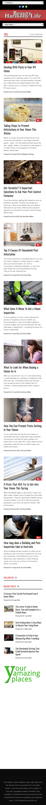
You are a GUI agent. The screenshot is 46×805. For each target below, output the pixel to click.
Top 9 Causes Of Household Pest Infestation (21, 252)
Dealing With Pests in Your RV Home (20, 69)
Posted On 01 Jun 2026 (23, 616)
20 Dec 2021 (15, 450)
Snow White (27, 92)
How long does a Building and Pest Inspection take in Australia (22, 544)
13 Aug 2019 (15, 567)
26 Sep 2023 (15, 154)
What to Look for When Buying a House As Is (21, 369)
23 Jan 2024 (15, 92)
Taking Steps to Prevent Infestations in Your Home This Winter (20, 129)
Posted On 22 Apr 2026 (23, 642)
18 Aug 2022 (15, 275)
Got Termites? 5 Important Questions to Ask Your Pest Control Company (22, 192)
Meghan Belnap (28, 154)
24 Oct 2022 (15, 216)
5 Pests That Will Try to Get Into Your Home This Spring (21, 486)
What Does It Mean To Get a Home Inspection (22, 310)
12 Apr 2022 (15, 333)
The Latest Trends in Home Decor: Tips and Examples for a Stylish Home (27, 609)
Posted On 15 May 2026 (23, 629)
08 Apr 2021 (15, 509)
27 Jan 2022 (15, 392)
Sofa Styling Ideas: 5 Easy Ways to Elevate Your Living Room (28, 624)
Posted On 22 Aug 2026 (12, 600)
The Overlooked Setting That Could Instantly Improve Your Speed (27, 651)
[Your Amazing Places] (23, 683)
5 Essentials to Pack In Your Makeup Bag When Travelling (27, 637)
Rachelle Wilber (28, 216)
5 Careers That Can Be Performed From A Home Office (21, 595)
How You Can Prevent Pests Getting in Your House (23, 427)
